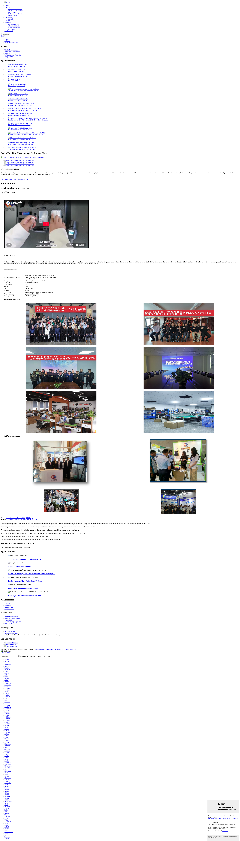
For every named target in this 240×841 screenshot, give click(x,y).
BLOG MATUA (60, 649)
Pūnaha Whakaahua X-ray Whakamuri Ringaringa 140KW (25, 134)
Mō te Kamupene (13, 24)
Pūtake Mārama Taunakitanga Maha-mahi (20, 144)
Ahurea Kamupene (14, 26)
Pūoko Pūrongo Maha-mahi (16, 86)
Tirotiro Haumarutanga (15, 9)
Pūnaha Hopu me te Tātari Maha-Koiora (20, 105)
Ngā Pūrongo (8, 17)
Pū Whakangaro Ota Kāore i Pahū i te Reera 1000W (23, 110)
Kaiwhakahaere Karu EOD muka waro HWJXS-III (22, 519)
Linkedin (14, 646)
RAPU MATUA (71, 649)
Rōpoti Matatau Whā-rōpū (16, 71)
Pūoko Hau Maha (13, 81)
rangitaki (10, 19)
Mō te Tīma (11, 29)
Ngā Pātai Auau (9, 20)
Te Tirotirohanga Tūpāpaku (16, 14)
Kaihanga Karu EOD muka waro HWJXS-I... (26, 596)
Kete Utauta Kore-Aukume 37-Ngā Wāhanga (19, 518)
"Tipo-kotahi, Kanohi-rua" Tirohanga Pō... (25, 559)
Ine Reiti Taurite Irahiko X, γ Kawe (18, 76)
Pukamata (15, 643)
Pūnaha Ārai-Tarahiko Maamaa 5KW (19, 125)
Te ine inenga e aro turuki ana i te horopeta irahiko (23, 90)
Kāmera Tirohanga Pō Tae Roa (17, 100)
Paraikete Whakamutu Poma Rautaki (23, 588)
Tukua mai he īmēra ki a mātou (10, 179)
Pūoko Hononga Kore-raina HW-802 (19, 115)
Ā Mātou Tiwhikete (14, 27)
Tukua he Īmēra (5, 653)
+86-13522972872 (10, 631)
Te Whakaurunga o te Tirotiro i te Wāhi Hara (21, 149)
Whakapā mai (8, 31)
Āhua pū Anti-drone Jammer (19, 566)
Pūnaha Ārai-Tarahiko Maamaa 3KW (19, 130)
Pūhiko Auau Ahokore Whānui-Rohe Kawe (21, 139)
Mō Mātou (7, 22)
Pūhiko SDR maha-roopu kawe (17, 95)
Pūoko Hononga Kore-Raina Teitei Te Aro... (25, 581)
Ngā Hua (7, 7)
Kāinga (6, 5)
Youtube (13, 644)
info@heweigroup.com (11, 633)
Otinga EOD (12, 12)
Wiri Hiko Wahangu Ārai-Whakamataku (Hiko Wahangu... (31, 574)
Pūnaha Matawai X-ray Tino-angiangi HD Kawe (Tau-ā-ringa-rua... (28, 120)
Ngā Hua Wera (40, 649)
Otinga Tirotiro (12, 15)
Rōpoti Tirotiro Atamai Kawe (17, 66)
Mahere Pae (49, 649)
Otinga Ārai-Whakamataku (16, 10)
